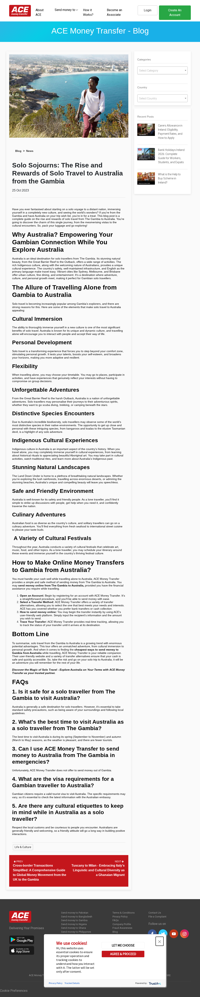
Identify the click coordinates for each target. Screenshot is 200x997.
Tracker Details (71, 983)
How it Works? (88, 12)
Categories (144, 59)
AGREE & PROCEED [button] (123, 954)
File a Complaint (157, 916)
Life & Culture (23, 847)
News (29, 150)
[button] (159, 941)
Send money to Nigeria (74, 924)
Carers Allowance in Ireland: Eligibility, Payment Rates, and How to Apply (170, 131)
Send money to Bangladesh (76, 916)
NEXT (118, 861)
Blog (18, 150)
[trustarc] (154, 983)
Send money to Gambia (74, 920)
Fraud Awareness (122, 927)
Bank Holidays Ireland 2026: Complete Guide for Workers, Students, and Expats (171, 156)
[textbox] (65, 9)
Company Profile (121, 924)
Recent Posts (145, 116)
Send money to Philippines (76, 931)
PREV (19, 861)
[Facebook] (152, 933)
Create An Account (174, 12)
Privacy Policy (120, 916)
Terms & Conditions (123, 912)
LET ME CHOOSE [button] (123, 945)
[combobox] (65, 9)
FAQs (115, 920)
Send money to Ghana (73, 927)
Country (142, 87)
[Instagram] (184, 933)
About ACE (40, 12)
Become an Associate (114, 12)
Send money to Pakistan (74, 912)
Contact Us (154, 912)
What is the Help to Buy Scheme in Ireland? (169, 178)
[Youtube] (173, 933)
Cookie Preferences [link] (14, 991)
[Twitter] (163, 933)
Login (147, 10)
